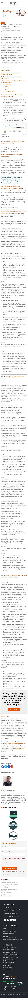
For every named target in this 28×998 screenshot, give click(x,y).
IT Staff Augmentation (7, 891)
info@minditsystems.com (9, 933)
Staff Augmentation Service (10, 952)
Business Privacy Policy (7, 895)
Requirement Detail (7, 852)
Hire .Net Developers (8, 959)
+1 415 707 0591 (12, 931)
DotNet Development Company (10, 957)
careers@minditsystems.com (14, 939)
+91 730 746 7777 (14, 930)
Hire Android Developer (8, 962)
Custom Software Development (9, 884)
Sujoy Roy (6, 28)
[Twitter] (5, 766)
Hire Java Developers (8, 967)
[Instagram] (11, 766)
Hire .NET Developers (6, 892)
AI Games (3, 894)
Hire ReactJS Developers (9, 965)
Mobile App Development (13, 30)
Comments (5, 32)
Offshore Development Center (9, 882)
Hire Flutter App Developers (9, 960)
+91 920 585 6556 (12, 938)
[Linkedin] (8, 766)
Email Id (4, 846)
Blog (5, 30)
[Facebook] (2, 766)
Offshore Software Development (9, 889)
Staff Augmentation (6, 886)
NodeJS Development (8, 964)
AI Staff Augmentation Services (10, 947)
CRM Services (4, 887)
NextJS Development (8, 969)
